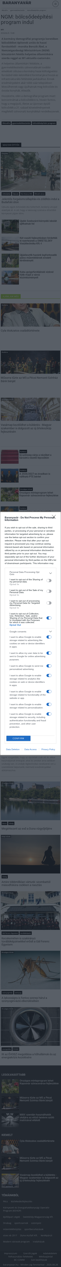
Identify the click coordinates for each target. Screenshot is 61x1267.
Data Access (30, 749)
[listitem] (30, 573)
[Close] (55, 518)
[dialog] (30, 633)
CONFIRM (18, 738)
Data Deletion (13, 749)
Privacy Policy (48, 749)
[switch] (48, 580)
